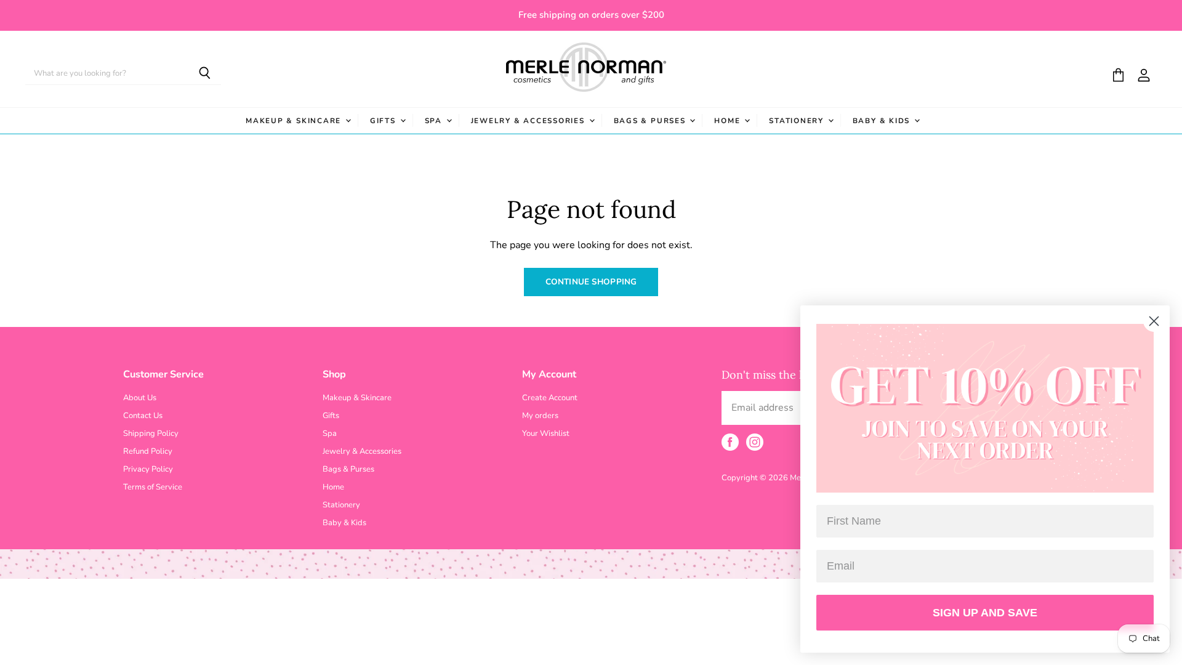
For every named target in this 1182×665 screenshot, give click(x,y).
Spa (435, 121)
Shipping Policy (151, 433)
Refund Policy (147, 451)
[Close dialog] (1154, 321)
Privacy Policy (148, 469)
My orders (540, 415)
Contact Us (143, 415)
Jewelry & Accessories (529, 121)
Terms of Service (152, 487)
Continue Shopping (591, 282)
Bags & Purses (651, 121)
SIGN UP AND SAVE (985, 613)
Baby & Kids (883, 121)
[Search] (204, 74)
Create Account (549, 397)
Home (728, 121)
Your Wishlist (545, 433)
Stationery (797, 121)
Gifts (384, 121)
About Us (139, 397)
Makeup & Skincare (295, 121)
